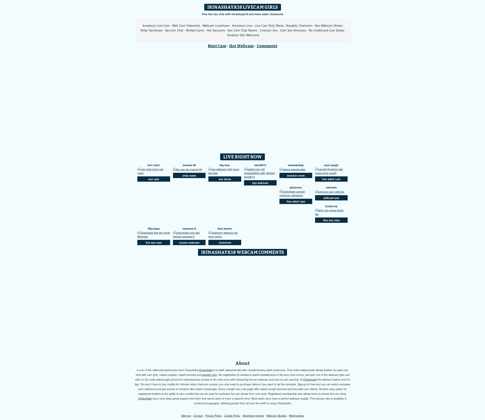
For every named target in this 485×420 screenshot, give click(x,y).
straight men (209, 375)
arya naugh (331, 165)
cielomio (331, 187)
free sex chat (331, 220)
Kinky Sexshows (152, 30)
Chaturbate (206, 370)
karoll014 (260, 165)
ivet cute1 (153, 165)
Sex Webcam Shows (329, 25)
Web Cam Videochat (186, 25)
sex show (225, 179)
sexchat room (296, 175)
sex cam (153, 179)
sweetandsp (296, 165)
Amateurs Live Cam (156, 25)
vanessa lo (189, 228)
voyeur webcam (189, 242)
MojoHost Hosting (253, 416)
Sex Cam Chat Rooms (242, 30)
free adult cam (331, 179)
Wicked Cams (195, 30)
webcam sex (331, 198)
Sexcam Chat (174, 30)
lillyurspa (154, 228)
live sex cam (154, 242)
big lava (225, 165)
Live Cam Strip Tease (269, 25)
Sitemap (186, 416)
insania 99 (189, 165)
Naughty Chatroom (299, 25)
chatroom (225, 242)
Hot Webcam (241, 46)
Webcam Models (276, 416)
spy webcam (260, 183)
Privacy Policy (213, 416)
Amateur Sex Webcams (243, 35)
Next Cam (217, 46)
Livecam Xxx (269, 30)
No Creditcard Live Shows (326, 30)
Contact (198, 416)
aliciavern (295, 187)
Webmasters (296, 416)
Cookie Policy (232, 416)
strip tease (189, 175)
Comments (267, 46)
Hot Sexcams (216, 30)
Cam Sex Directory (293, 30)
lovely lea (331, 206)
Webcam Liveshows (216, 25)
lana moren (224, 228)
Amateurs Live (242, 25)
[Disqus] (242, 305)
